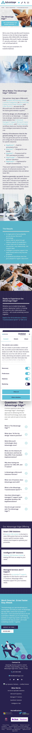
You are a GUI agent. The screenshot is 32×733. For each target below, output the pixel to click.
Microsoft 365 (24, 102)
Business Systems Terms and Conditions (18, 726)
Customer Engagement (10, 102)
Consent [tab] (5, 339)
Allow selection (16, 397)
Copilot (5, 104)
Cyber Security (7, 106)
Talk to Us (23, 320)
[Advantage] (8, 3)
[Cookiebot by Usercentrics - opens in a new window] (19, 334)
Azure (10, 104)
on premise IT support (19, 574)
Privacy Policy (6, 725)
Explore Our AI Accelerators (12, 318)
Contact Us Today (9, 627)
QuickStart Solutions (16, 700)
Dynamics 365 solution (12, 534)
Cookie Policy (14, 725)
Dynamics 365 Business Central (16, 100)
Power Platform (17, 104)
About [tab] (26, 339)
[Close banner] (29, 334)
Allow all (16, 391)
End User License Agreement (13, 729)
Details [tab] (16, 339)
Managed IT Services (16, 697)
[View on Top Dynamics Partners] (16, 684)
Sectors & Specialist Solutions (16, 690)
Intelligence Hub (16, 703)
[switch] (27, 373)
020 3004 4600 (6, 631)
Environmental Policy (7, 728)
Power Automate (22, 124)
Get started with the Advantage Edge (10, 23)
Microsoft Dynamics (16, 694)
